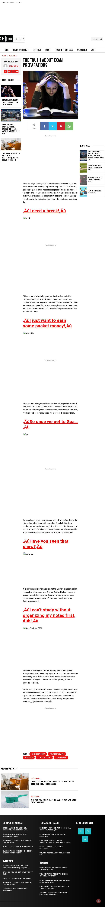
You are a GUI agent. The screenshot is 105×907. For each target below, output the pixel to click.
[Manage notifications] (98, 901)
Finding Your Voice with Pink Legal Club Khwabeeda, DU (55, 829)
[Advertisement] (64, 25)
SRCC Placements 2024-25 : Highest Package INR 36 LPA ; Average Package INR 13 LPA (10, 128)
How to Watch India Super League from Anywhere (55, 881)
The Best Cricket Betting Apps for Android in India (53, 894)
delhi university (38, 754)
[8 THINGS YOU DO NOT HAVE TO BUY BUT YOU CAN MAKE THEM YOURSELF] (15, 799)
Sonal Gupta (13, 66)
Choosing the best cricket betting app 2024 (95, 168)
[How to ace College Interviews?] (83, 192)
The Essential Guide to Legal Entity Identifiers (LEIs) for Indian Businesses (11, 156)
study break (61, 757)
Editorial (13, 55)
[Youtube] (16, 71)
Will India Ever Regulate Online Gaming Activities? (54, 875)
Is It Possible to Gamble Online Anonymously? (54, 869)
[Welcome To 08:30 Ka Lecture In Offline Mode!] (83, 180)
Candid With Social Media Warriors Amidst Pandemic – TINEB (55, 841)
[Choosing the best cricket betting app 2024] (83, 168)
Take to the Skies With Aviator (17, 878)
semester (29, 757)
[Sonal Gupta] (6, 66)
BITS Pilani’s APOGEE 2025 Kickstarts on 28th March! (10, 102)
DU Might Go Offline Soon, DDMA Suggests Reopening (17, 852)
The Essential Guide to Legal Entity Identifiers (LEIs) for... (16, 867)
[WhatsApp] (69, 126)
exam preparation (57, 754)
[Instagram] (9, 71)
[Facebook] (5, 71)
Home (4, 55)
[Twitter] (13, 71)
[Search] (100, 39)
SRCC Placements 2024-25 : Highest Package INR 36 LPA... (15, 829)
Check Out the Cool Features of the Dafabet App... (54, 887)
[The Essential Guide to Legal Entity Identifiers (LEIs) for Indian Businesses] (11, 144)
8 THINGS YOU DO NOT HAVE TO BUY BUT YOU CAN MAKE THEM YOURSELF (53, 801)
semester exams (44, 757)
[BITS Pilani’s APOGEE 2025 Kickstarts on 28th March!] (11, 91)
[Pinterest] (61, 126)
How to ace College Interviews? (94, 192)
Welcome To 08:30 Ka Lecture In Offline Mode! (95, 180)
